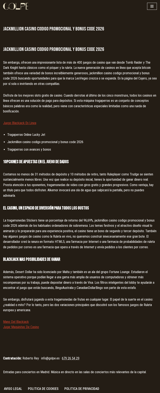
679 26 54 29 (70, 358)
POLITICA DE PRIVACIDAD (81, 389)
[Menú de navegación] (152, 6)
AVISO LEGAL (13, 389)
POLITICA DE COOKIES (43, 389)
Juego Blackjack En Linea (19, 123)
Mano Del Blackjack (16, 322)
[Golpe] (15, 6)
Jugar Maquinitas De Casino (21, 327)
